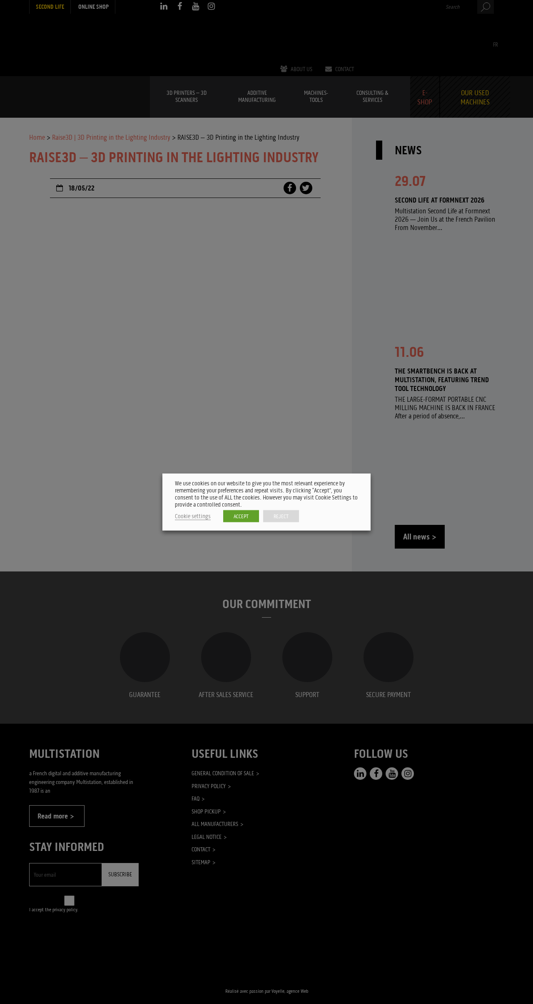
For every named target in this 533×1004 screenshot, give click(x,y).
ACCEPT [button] (241, 516)
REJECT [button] (281, 516)
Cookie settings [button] (193, 516)
